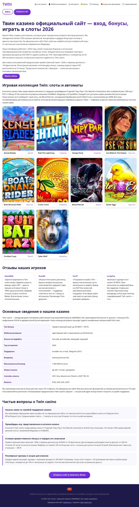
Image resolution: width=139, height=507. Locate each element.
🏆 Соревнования (129, 4)
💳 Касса (84, 4)
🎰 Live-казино (41, 4)
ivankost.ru (67, 502)
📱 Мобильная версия (57, 4)
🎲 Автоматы (73, 4)
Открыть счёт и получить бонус (69, 474)
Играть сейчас (11, 76)
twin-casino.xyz (86, 502)
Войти (7, 12)
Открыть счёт (22, 11)
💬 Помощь (94, 4)
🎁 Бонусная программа (110, 4)
